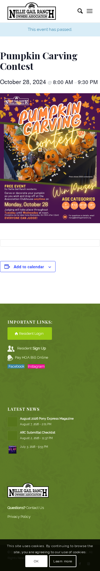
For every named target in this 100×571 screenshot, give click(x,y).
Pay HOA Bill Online (31, 357)
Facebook (16, 366)
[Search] (77, 11)
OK (36, 561)
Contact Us (35, 508)
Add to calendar (29, 266)
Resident (31, 348)
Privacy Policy (19, 517)
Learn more (62, 561)
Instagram (36, 366)
